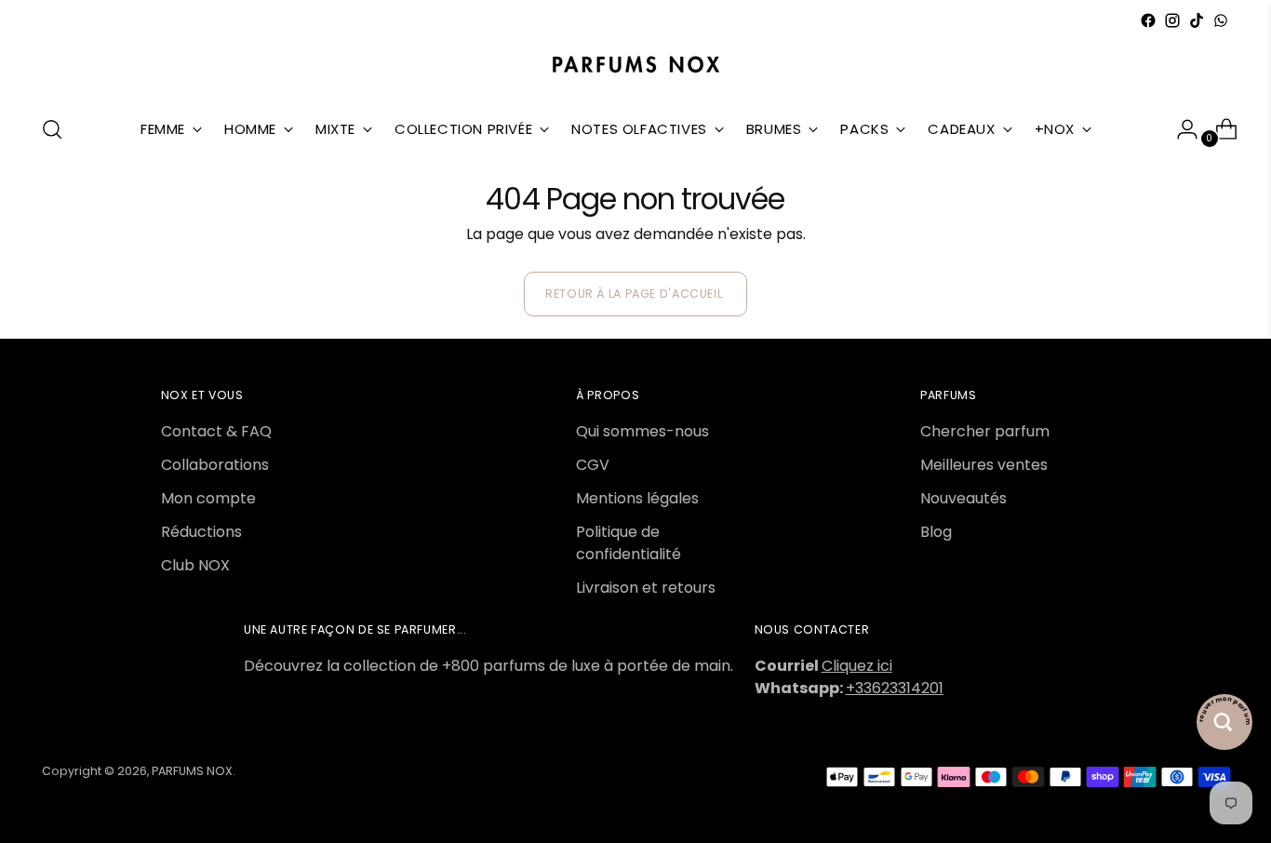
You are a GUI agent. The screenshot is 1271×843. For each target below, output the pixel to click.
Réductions (201, 531)
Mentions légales (637, 498)
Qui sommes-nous (642, 431)
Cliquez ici (857, 665)
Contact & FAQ (216, 431)
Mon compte (208, 498)
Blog (936, 531)
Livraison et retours (646, 587)
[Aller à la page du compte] (1179, 129)
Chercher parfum (985, 431)
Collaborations (215, 464)
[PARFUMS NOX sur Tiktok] (1196, 20)
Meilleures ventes (984, 464)
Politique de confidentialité (628, 543)
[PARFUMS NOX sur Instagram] (1172, 20)
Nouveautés (963, 498)
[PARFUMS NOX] (635, 65)
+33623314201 (894, 688)
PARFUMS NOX (192, 771)
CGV (592, 464)
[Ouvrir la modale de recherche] (52, 129)
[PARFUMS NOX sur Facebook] (1148, 20)
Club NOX (195, 565)
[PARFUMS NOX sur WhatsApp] (1220, 20)
